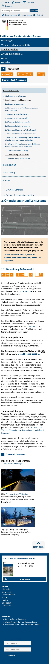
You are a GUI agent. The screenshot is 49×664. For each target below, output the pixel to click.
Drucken (8, 6)
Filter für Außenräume (43, 74)
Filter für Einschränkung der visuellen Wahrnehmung (23, 74)
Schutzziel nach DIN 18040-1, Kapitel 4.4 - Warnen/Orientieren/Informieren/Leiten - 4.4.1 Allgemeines (22, 257)
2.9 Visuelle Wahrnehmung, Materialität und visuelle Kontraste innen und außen (22, 138)
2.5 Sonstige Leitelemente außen (18, 122)
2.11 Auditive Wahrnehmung (16, 150)
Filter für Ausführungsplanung (11, 74)
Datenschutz (7, 605)
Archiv (4, 57)
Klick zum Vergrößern (4, 489)
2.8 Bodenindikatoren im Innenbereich (20, 133)
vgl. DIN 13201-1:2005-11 (30, 354)
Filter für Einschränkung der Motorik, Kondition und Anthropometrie (19, 74)
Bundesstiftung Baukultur (15, 619)
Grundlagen (7, 40)
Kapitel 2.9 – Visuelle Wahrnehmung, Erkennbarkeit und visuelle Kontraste (23, 430)
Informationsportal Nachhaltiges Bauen (21, 621)
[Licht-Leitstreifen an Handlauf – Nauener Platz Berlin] (18, 480)
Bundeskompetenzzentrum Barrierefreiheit (23, 624)
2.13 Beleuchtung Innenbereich (17, 158)
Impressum (6, 602)
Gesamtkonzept (11, 90)
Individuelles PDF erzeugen (14, 79)
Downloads (6, 591)
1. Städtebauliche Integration (15, 95)
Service (18, 2)
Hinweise (30, 2)
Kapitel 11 (33, 326)
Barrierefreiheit (8, 594)
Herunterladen (24, 579)
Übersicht (6, 589)
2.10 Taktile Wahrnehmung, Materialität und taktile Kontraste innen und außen (22, 145)
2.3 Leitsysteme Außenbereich (17, 114)
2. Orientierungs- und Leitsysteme (17, 99)
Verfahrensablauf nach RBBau (16, 44)
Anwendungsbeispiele (12, 53)
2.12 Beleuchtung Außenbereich (17, 154)
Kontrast (39, 15)
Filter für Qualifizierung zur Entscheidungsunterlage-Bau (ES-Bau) (3, 74)
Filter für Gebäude (39, 74)
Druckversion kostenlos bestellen (20, 195)
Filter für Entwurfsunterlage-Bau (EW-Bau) (7, 74)
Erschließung (9, 164)
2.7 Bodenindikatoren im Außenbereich (20, 129)
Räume (6, 180)
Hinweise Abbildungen (13, 463)
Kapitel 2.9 (26, 291)
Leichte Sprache (27, 15)
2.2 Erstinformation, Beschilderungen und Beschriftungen (21, 109)
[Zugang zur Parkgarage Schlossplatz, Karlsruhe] (18, 516)
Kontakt (5, 600)
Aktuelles (5, 61)
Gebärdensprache (11, 15)
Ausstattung (9, 172)
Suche (4, 597)
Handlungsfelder (9, 49)
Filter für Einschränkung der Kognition (31, 74)
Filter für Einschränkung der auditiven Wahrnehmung (27, 74)
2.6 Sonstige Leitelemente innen (17, 126)
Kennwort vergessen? (16, 660)
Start (7, 2)
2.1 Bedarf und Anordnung (15, 104)
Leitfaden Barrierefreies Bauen (20, 36)
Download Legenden (14, 189)
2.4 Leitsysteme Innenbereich (16, 118)
